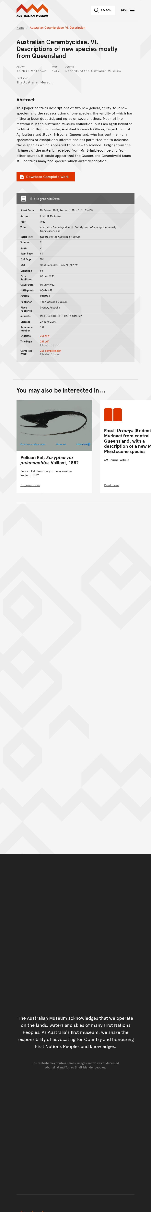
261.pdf (44, 341)
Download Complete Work (47, 176)
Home (20, 27)
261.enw (45, 336)
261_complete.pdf (50, 350)
